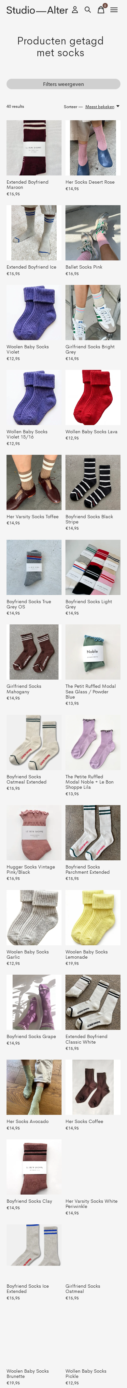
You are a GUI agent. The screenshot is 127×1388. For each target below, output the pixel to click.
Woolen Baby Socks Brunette (28, 1373)
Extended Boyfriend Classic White (86, 1039)
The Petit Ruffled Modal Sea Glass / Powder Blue (90, 691)
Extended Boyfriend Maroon (28, 184)
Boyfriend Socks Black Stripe (89, 519)
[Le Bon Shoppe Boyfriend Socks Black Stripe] (92, 482)
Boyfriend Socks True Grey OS (29, 604)
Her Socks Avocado (28, 1120)
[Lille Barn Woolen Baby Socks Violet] (34, 312)
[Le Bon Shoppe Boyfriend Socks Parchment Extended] (92, 832)
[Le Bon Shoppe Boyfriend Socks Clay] (34, 1167)
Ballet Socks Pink (83, 266)
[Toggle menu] (113, 9)
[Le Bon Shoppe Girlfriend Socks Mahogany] (34, 652)
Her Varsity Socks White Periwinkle (91, 1203)
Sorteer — (73, 106)
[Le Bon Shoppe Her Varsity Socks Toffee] (34, 482)
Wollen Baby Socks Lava (91, 431)
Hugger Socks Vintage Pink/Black (31, 869)
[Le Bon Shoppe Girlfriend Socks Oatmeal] (92, 1252)
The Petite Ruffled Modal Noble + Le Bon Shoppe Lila (89, 781)
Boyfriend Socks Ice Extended (28, 1288)
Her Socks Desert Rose (90, 181)
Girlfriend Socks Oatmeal (82, 1288)
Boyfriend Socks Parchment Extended (87, 869)
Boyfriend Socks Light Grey (88, 604)
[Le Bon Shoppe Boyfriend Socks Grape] (34, 1002)
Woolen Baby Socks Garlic (28, 954)
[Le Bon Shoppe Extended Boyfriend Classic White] (92, 1002)
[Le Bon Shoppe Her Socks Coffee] (92, 1087)
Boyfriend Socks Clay (29, 1200)
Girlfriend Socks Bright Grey (90, 349)
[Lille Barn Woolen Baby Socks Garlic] (34, 917)
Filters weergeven (63, 84)
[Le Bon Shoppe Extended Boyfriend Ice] (34, 232)
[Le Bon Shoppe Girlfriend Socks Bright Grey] (92, 312)
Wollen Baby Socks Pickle (85, 1373)
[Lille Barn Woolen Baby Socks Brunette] (34, 1336)
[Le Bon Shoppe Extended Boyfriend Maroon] (34, 147)
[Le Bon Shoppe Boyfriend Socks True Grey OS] (34, 567)
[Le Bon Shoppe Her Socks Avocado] (34, 1087)
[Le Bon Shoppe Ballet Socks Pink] (92, 232)
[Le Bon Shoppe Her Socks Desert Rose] (92, 147)
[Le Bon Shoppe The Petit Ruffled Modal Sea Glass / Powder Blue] (92, 652)
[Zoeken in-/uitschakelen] (87, 9)
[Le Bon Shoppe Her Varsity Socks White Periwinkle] (92, 1167)
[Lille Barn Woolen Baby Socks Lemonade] (92, 917)
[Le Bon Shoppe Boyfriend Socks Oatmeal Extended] (34, 742)
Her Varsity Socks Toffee (33, 516)
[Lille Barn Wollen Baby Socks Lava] (92, 397)
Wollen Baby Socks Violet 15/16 (27, 434)
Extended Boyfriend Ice (31, 266)
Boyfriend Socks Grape (31, 1036)
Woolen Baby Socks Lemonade (86, 954)
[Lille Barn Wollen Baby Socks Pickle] (92, 1336)
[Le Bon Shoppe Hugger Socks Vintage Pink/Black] (34, 832)
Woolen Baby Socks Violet (28, 349)
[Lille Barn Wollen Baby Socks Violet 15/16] (34, 397)
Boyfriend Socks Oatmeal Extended (27, 779)
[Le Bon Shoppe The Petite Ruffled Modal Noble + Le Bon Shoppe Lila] (92, 742)
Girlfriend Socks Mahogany (24, 688)
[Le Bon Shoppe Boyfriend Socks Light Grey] (92, 567)
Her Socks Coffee (84, 1120)
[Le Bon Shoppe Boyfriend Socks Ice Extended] (34, 1252)
